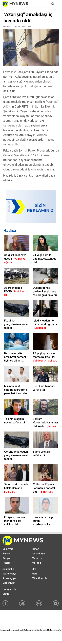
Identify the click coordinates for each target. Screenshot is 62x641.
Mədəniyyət (8, 582)
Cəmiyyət (7, 548)
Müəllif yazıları (40, 578)
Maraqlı (36, 562)
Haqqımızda (9, 589)
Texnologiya (9, 573)
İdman (35, 548)
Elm (34, 569)
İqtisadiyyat (38, 553)
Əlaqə (5, 593)
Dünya (6, 558)
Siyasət (6, 553)
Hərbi (35, 573)
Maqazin (37, 558)
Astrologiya (9, 578)
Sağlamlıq (8, 569)
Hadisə (9, 230)
